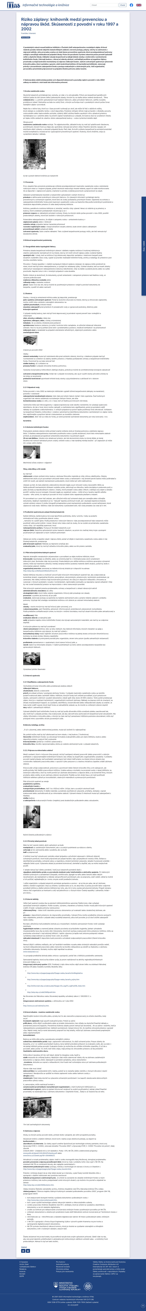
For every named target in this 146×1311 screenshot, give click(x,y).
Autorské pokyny (62, 1264)
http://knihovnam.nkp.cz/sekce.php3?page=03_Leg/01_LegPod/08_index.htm (56, 986)
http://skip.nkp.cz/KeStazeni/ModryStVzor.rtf (40, 571)
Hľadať (122, 5)
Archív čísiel (24, 1264)
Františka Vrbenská (28, 33)
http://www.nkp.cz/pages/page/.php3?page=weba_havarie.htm (47, 1169)
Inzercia (22, 1271)
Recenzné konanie (63, 1267)
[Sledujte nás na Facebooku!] (131, 5)
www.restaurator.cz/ (30, 952)
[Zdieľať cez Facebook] (23, 1251)
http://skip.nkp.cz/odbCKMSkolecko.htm (38, 1185)
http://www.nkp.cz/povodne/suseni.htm (42, 1200)
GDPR (21, 1276)
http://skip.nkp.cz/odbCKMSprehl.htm (41, 992)
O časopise (23, 1262)
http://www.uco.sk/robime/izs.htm (36, 1006)
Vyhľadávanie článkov (27, 1267)
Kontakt (22, 1274)
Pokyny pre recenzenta (64, 1271)
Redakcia (22, 1269)
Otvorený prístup (62, 1269)
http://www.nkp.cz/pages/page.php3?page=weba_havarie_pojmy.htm (53, 979)
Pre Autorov (60, 1262)
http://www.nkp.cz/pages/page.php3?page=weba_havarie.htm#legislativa (55, 973)
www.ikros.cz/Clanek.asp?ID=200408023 (39, 1156)
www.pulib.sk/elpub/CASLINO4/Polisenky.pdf (40, 1153)
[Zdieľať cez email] (28, 1251)
